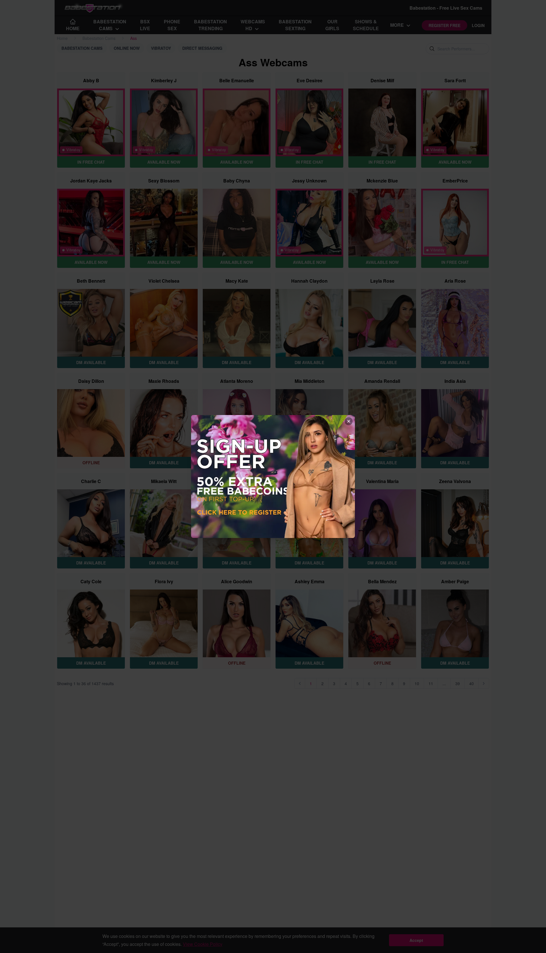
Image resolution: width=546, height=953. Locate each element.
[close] (349, 421)
